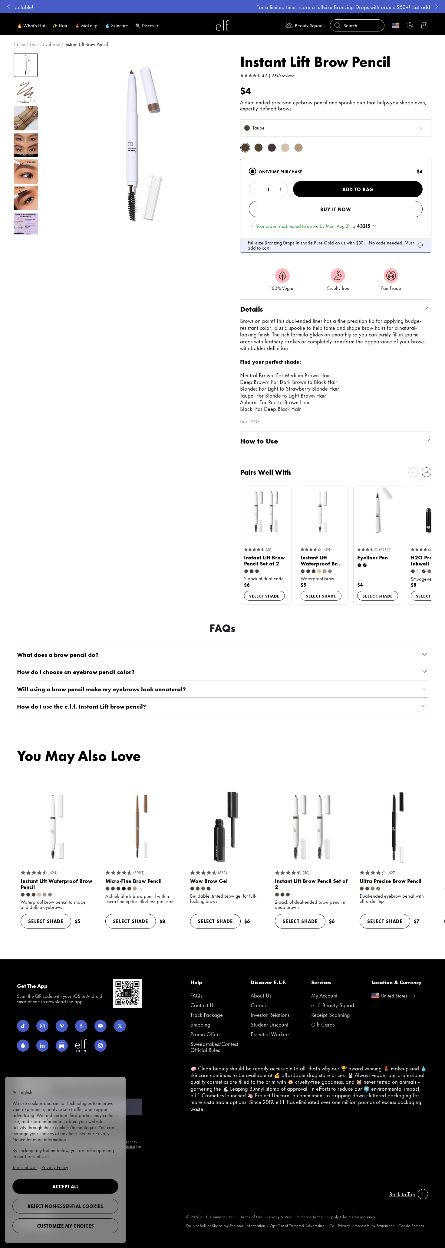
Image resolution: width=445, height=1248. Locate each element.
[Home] (222, 25)
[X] (120, 1026)
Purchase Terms (309, 1216)
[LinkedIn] (42, 1046)
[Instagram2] (100, 1046)
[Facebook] (81, 1026)
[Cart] (424, 25)
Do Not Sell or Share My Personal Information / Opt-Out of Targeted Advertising (255, 1225)
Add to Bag (357, 189)
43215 (363, 226)
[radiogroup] (335, 206)
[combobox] (335, 128)
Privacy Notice (279, 1216)
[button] (131, 143)
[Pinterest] (62, 1026)
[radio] (252, 171)
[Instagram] (42, 1026)
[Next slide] (426, 472)
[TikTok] (23, 1026)
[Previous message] (8, 6)
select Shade (264, 596)
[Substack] (62, 1046)
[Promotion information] (420, 245)
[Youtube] (100, 1026)
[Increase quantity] (280, 189)
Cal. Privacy (339, 1225)
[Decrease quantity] (256, 189)
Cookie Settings (411, 1225)
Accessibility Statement (374, 1225)
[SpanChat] (23, 1046)
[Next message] (436, 6)
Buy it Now (335, 209)
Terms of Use (251, 1216)
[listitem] (245, 147)
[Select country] (395, 25)
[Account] (410, 25)
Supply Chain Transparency (351, 1216)
